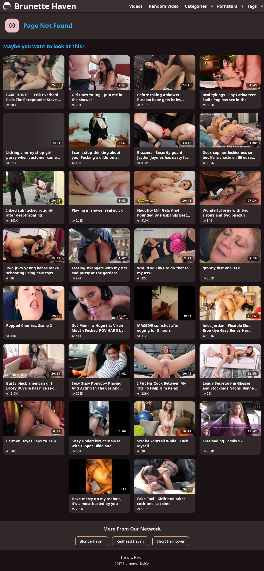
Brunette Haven (45, 6)
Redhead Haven (130, 541)
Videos (136, 6)
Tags (252, 6)
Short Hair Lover (171, 541)
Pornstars (227, 6)
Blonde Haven (92, 541)
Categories (196, 6)
